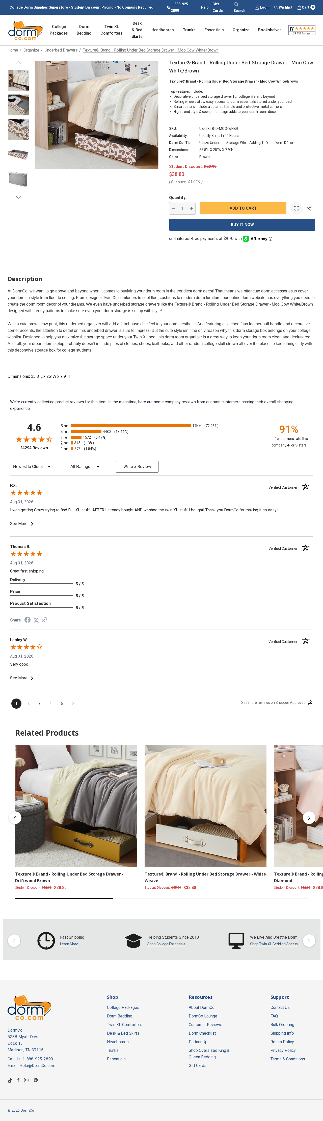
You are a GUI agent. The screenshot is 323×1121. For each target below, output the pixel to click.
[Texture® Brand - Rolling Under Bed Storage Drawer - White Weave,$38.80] (205, 806)
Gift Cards (217, 7)
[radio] (161, 425)
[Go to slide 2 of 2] (18, 197)
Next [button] (309, 817)
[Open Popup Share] (309, 208)
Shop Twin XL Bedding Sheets (274, 944)
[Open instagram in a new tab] (27, 1080)
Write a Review (137, 466)
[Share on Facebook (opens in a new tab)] (27, 620)
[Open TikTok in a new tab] (10, 1080)
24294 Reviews (39, 447)
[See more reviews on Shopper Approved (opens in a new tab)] (44, 620)
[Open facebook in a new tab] (18, 1080)
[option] (60, 941)
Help (204, 7)
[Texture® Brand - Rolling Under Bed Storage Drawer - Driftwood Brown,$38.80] (76, 806)
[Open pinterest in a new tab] (37, 1080)
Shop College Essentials (166, 944)
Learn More (69, 944)
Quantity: (178, 197)
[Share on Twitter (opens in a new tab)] (36, 620)
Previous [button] (15, 817)
